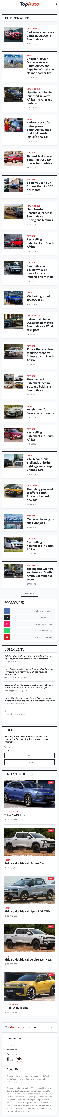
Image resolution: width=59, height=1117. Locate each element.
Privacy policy (12, 1054)
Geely (7, 860)
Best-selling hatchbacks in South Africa (40, 243)
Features (32, 152)
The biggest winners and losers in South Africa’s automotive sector (40, 574)
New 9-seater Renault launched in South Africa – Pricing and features (40, 215)
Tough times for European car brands (40, 411)
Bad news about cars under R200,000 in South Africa (40, 36)
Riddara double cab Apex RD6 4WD (27, 911)
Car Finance (33, 28)
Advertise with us (13, 1049)
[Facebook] (24, 1027)
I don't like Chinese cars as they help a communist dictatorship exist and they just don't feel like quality (29, 699)
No (8, 750)
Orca (6, 711)
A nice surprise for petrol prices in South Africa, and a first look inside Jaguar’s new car (39, 129)
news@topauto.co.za (15, 1044)
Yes (8, 747)
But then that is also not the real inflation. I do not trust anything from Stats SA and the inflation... (28, 657)
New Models (33, 89)
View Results (29, 762)
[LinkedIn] (51, 1027)
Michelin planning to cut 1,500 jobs (40, 521)
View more (29, 594)
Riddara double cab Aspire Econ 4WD (28, 959)
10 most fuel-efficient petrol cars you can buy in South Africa (40, 160)
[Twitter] (29, 1027)
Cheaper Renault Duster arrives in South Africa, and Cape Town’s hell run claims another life (40, 66)
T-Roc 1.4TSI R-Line (16, 1007)
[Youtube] (35, 1027)
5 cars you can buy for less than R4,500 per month (40, 186)
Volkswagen (11, 811)
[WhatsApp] (46, 1027)
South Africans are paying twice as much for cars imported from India (40, 271)
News (30, 55)
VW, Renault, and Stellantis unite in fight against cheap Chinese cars (39, 464)
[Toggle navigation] (3, 4)
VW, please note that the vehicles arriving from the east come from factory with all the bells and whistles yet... (28, 671)
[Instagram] (40, 1027)
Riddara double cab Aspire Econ (24, 863)
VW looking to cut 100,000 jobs (38, 298)
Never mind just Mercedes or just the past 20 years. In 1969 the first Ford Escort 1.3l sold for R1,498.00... (28, 686)
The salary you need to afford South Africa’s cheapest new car (40, 494)
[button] (56, 4)
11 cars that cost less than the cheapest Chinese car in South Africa (40, 355)
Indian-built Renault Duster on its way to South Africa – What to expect (40, 325)
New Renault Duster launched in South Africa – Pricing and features (40, 98)
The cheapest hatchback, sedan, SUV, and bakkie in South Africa (39, 385)
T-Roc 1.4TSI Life (14, 815)
